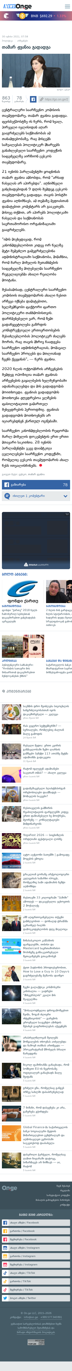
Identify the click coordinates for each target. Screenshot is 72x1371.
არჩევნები (22, 40)
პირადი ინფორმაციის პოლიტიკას (36, 1332)
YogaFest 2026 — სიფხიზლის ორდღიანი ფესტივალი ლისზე (36, 841)
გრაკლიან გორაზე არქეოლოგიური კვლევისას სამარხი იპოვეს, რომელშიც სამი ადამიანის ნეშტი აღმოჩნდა (36, 882)
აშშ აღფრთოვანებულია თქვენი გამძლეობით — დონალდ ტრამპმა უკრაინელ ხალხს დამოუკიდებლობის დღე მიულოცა (36, 925)
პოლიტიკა (7, 40)
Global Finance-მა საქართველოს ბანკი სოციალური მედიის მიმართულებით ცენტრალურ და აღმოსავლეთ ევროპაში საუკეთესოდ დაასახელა (36, 1137)
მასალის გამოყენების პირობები (53, 1200)
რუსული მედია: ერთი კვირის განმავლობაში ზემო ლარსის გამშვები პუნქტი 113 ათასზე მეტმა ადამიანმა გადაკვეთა (36, 753)
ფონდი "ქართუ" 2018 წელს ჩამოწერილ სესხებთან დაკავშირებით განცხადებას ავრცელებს (22, 601)
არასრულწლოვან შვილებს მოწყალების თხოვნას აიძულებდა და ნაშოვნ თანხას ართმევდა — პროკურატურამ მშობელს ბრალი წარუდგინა (36, 1047)
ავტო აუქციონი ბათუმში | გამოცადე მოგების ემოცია (36, 860)
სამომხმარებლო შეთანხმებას (34, 1327)
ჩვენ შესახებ (63, 1186)
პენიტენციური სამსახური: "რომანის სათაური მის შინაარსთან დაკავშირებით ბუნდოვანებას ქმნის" (22, 656)
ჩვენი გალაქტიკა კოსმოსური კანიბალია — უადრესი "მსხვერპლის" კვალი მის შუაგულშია (36, 995)
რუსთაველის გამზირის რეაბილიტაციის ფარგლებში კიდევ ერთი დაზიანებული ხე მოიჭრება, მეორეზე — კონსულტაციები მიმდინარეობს (36, 817)
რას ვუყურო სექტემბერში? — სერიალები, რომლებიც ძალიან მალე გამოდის (36, 732)
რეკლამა (65, 1190)
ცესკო (22, 474)
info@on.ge (31, 1317)
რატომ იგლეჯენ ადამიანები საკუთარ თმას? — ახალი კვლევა (36, 775)
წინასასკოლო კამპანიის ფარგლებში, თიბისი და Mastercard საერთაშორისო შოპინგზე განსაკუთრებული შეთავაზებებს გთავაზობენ (36, 950)
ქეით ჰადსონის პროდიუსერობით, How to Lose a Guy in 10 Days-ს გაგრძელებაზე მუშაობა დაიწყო (36, 973)
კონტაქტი (65, 1204)
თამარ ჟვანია (36, 474)
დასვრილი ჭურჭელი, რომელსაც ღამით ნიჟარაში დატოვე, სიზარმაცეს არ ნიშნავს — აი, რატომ (36, 1162)
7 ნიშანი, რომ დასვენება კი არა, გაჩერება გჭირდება (36, 1113)
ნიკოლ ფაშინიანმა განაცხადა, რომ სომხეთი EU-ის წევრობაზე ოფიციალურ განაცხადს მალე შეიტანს (36, 1072)
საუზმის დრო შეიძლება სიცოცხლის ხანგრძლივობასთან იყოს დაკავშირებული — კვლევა (36, 712)
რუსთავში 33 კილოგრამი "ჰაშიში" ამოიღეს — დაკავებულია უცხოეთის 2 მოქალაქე (36, 903)
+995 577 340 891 (51, 1317)
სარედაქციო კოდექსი (58, 1195)
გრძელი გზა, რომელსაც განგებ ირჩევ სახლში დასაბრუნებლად (36, 1094)
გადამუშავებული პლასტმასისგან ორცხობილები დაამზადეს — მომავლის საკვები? (36, 794)
